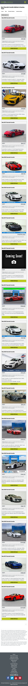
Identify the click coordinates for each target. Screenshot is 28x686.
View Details (14, 48)
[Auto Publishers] (7, 2)
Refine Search (4, 15)
